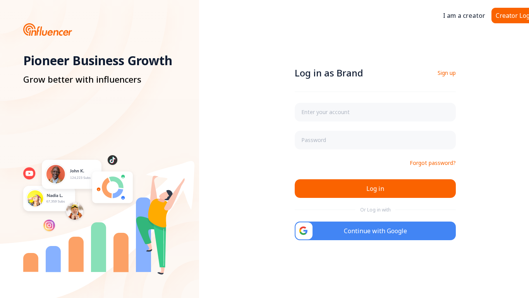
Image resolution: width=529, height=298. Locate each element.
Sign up (447, 72)
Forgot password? (433, 162)
